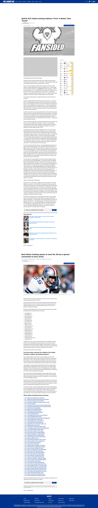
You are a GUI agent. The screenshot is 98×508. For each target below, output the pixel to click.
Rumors (19, 1)
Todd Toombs (26, 23)
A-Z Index (50, 502)
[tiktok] (91, 1)
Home (25, 245)
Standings (29, 1)
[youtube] (89, 1)
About (25, 498)
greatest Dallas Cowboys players (47, 298)
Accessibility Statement (39, 502)
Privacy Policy (51, 500)
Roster (33, 1)
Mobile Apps (71, 498)
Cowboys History (30, 490)
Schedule (24, 1)
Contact (49, 498)
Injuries (36, 1)
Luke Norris (25, 260)
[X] (87, 1)
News (16, 1)
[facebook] (85, 1)
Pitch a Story (37, 500)
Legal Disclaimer (27, 502)
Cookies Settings (61, 502)
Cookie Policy (71, 500)
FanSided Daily (27, 500)
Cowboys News (30, 245)
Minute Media (18, 505)
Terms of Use (60, 500)
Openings (36, 498)
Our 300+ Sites (61, 498)
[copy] (30, 25)
